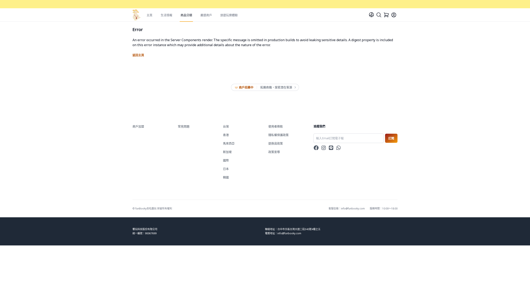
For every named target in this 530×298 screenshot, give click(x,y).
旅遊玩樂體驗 (229, 15)
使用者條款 (275, 126)
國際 (226, 160)
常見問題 (183, 126)
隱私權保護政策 (278, 135)
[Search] (379, 15)
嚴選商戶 (206, 15)
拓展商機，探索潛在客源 (276, 87)
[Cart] (386, 15)
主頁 (149, 15)
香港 (226, 135)
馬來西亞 (229, 143)
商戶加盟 (138, 126)
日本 (226, 169)
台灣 (226, 126)
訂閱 (391, 138)
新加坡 (227, 152)
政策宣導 (274, 152)
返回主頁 (138, 55)
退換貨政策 (275, 143)
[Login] (394, 15)
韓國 (226, 177)
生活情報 (166, 15)
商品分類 (186, 15)
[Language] (371, 14)
